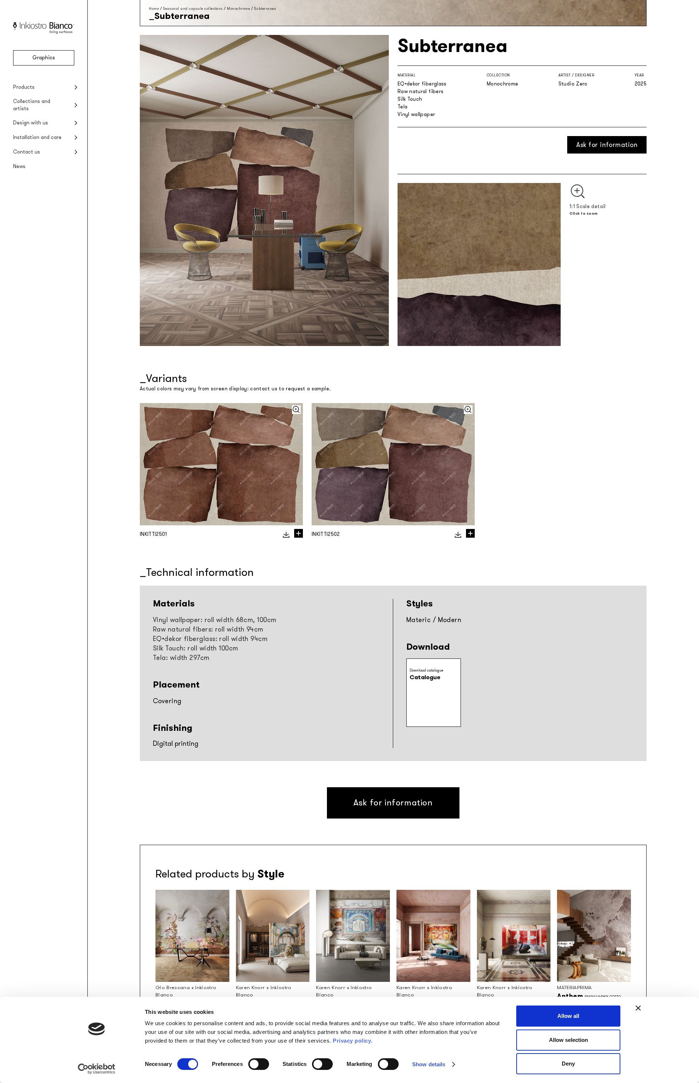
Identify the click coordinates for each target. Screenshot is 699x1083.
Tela (402, 106)
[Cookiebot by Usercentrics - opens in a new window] (97, 1068)
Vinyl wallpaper (416, 114)
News (19, 166)
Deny (568, 1063)
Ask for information (606, 144)
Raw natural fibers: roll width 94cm (208, 629)
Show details (428, 1064)
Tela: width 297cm (181, 657)
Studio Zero (573, 83)
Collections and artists (31, 105)
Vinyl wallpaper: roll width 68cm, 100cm (215, 620)
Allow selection (568, 1040)
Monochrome (238, 8)
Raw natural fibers (420, 91)
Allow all (568, 1016)
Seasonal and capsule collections (193, 8)
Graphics (43, 57)
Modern (450, 620)
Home (154, 8)
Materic (418, 620)
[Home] (43, 32)
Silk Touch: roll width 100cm (195, 648)
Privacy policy (352, 1041)
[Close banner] (638, 1008)
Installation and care (37, 137)
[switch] (258, 1064)
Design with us (30, 122)
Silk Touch (410, 99)
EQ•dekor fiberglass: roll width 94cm (210, 638)
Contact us (26, 151)
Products (24, 87)
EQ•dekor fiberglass (422, 83)
